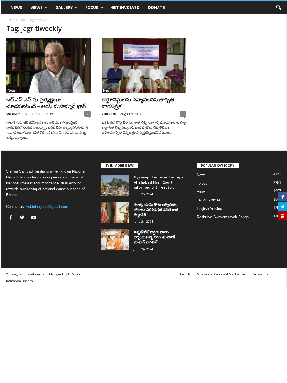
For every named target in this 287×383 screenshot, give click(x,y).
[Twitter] (23, 218)
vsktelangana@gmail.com (47, 207)
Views (37, 7)
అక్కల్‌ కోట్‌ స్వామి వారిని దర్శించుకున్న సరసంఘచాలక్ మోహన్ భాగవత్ (154, 237)
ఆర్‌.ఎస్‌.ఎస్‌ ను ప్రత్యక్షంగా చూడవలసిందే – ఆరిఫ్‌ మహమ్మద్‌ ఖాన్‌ (46, 103)
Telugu (202, 183)
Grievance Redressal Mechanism (221, 274)
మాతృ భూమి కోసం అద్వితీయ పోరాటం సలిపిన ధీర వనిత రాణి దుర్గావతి (156, 209)
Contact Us (182, 274)
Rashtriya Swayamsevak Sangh (223, 217)
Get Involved (125, 7)
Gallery (64, 7)
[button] (278, 7)
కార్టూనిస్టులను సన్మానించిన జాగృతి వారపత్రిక (138, 103)
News (16, 7)
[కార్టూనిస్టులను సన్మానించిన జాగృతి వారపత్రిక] (144, 65)
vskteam (13, 114)
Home (10, 20)
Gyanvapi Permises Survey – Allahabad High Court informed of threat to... (159, 182)
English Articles (209, 208)
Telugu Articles (209, 200)
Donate (156, 7)
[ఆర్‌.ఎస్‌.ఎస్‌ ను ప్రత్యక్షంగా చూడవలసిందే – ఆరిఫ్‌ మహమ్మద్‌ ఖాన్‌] (48, 65)
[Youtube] (34, 218)
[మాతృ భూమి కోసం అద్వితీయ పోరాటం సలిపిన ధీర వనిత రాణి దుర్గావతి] (115, 212)
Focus (91, 7)
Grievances (261, 274)
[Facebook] (12, 218)
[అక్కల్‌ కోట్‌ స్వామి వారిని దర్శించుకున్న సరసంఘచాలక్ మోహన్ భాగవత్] (115, 239)
